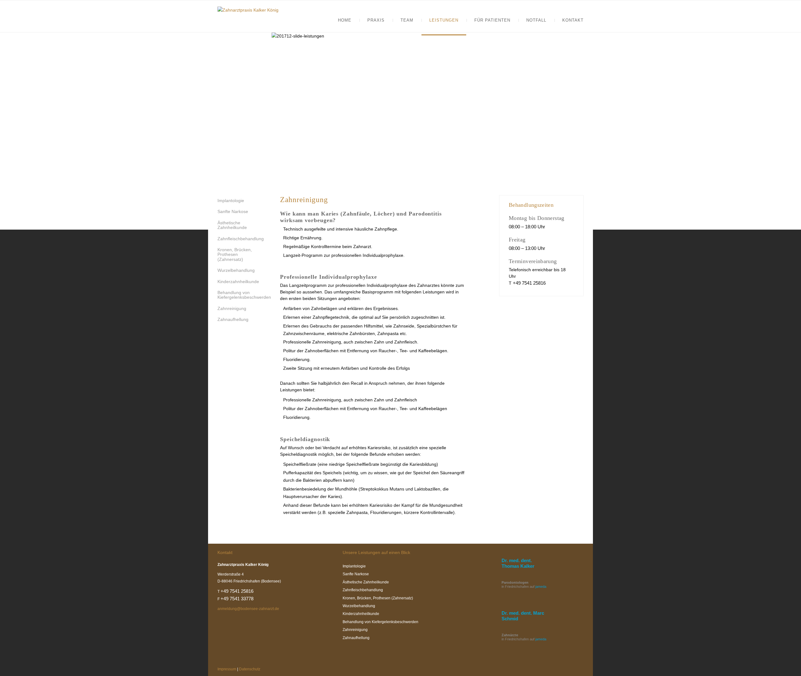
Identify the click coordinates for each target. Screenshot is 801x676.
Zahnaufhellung (232, 319)
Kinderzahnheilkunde (238, 281)
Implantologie (230, 200)
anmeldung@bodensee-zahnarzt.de (248, 609)
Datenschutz (249, 669)
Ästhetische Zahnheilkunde (232, 225)
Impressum (226, 669)
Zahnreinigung (231, 308)
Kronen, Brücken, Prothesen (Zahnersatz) (234, 254)
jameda (540, 586)
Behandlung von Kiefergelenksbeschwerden (244, 295)
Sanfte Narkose (232, 211)
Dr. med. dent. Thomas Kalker (518, 563)
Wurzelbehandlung (236, 270)
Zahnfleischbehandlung (240, 238)
